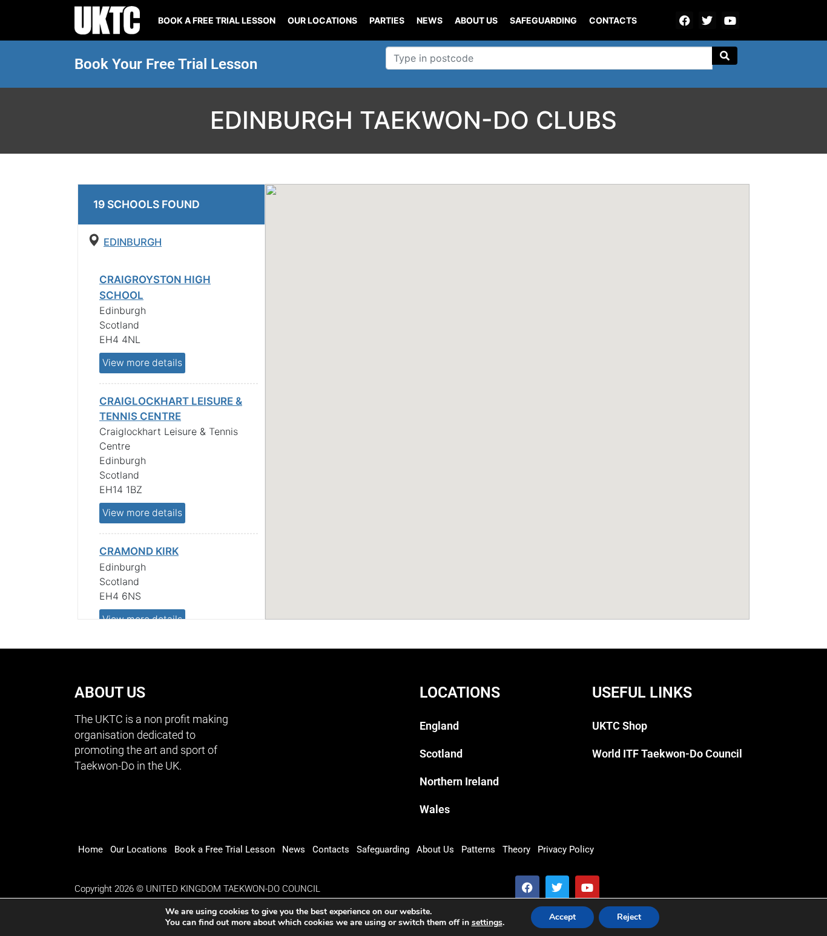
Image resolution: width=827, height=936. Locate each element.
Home (90, 849)
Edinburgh (133, 242)
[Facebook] (684, 20)
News (430, 20)
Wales (435, 809)
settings (487, 922)
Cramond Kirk (139, 551)
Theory (516, 849)
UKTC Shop (619, 726)
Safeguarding (543, 20)
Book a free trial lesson (216, 20)
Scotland (441, 754)
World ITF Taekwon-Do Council (667, 754)
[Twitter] (707, 20)
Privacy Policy (566, 849)
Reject (629, 917)
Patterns (478, 849)
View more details (142, 362)
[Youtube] (730, 20)
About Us (476, 20)
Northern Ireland (459, 782)
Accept (562, 917)
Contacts (613, 20)
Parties (386, 20)
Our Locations (322, 20)
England (439, 726)
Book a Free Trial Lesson (224, 849)
